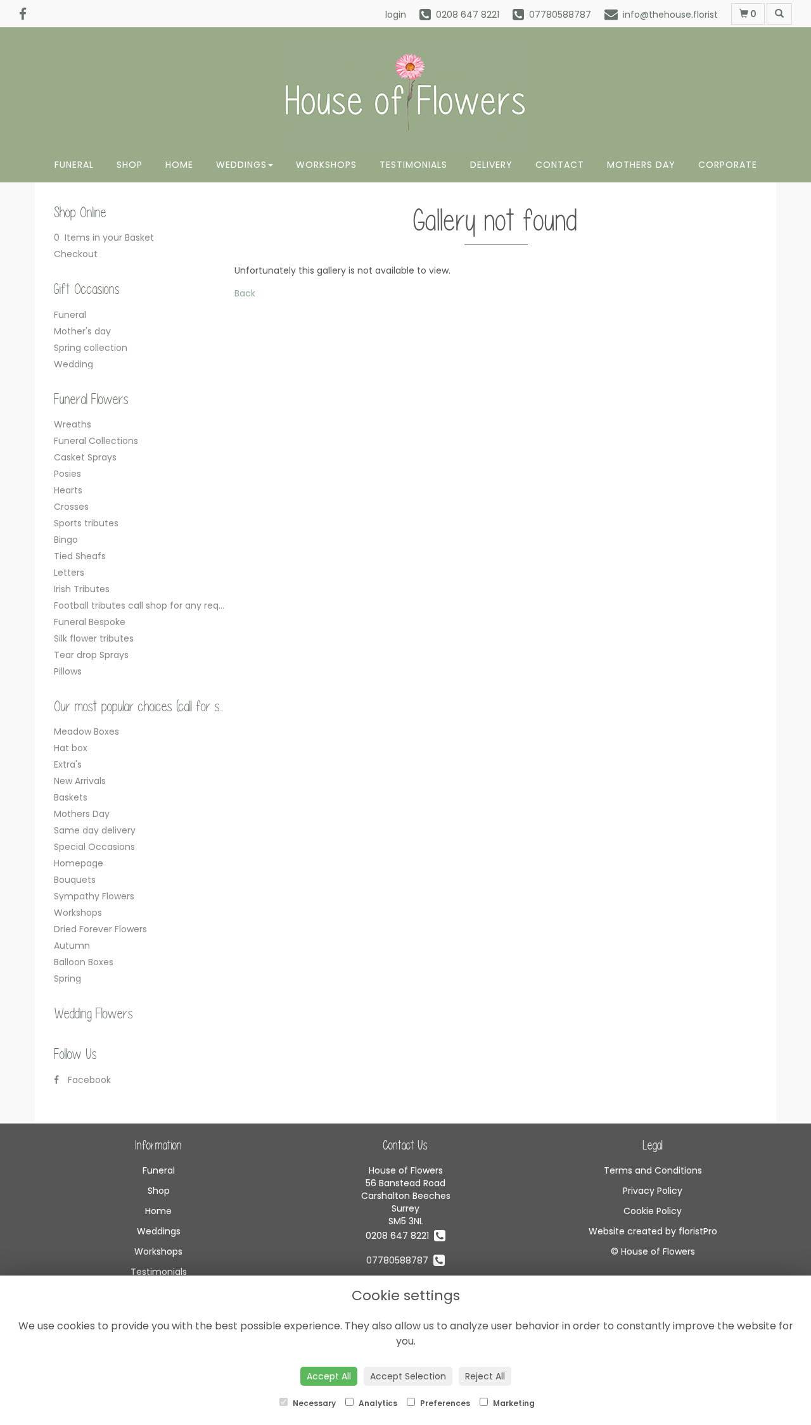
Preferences (444, 1403)
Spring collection (90, 347)
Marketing (513, 1403)
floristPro (698, 1231)
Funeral (74, 164)
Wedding (73, 364)
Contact (559, 164)
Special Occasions (94, 846)
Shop (130, 164)
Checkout (76, 254)
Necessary (313, 1403)
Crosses (71, 506)
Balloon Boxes (83, 962)
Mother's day (82, 331)
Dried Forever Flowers (100, 929)
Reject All (485, 1376)
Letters (69, 572)
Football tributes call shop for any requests (148, 605)
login (395, 14)
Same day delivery (95, 830)
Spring (67, 978)
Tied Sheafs (80, 556)
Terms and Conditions (653, 1170)
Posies (67, 473)
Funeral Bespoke (89, 622)
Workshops (326, 164)
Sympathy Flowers (94, 896)
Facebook (88, 1080)
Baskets (70, 797)
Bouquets (75, 879)
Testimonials (413, 164)
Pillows (68, 671)
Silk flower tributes (94, 638)
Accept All (329, 1376)
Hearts (68, 490)
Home (179, 164)
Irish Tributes (82, 589)
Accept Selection (408, 1376)
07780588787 (399, 1260)
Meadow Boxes (86, 731)
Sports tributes (86, 523)
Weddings (241, 164)
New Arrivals (80, 781)
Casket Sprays (85, 457)
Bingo (66, 539)
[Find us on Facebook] (26, 14)
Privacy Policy (652, 1190)
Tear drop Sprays (91, 655)
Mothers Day (641, 164)
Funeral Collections (96, 440)
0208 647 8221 (400, 1235)
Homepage (78, 863)
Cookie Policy (652, 1211)
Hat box (70, 748)
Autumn (72, 945)
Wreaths (72, 424)
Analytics (377, 1403)
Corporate (727, 164)
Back (244, 293)
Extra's (68, 764)
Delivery (491, 164)
